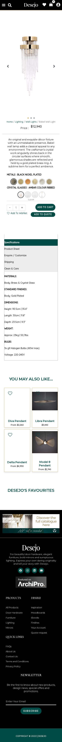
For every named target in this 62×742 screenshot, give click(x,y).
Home (10, 121)
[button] (3, 5)
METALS (11, 174)
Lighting (19, 121)
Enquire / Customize (15, 255)
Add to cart (45, 207)
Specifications (12, 242)
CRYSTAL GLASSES (17, 187)
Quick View (17, 414)
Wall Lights (31, 121)
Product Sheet (12, 248)
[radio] (14, 182)
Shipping (9, 261)
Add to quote (43, 214)
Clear (31, 199)
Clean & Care (11, 268)
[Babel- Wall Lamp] (31, 66)
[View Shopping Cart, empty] (50, 4)
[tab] (31, 242)
